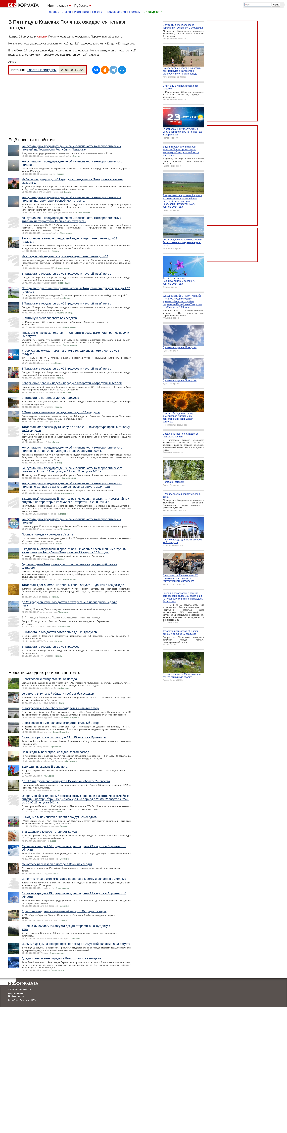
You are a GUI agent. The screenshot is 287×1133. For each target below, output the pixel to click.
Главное (53, 11)
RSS (33, 1000)
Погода (97, 11)
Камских (42, 36)
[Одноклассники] (105, 70)
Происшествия (115, 11)
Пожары (135, 11)
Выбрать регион (16, 996)
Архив (66, 11)
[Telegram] (113, 70)
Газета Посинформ (41, 70)
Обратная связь (16, 993)
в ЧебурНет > (153, 11)
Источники (81, 11)
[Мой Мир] (122, 70)
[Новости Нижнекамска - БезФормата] (20, 4)
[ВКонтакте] (96, 70)
